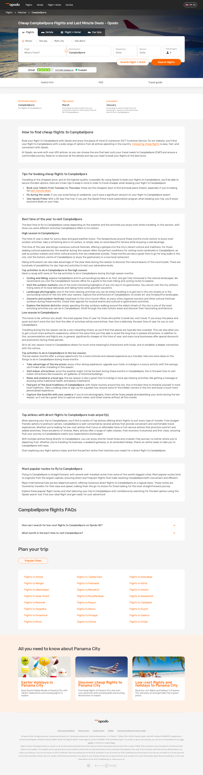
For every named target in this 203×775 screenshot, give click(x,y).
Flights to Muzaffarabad (90, 596)
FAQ (101, 82)
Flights (29, 5)
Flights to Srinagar (87, 615)
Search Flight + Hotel (132, 62)
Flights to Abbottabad (36, 589)
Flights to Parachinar (36, 615)
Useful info (47, 82)
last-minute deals (41, 190)
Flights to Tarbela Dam (89, 577)
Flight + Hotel (54, 5)
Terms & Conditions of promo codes (131, 731)
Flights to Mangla (34, 583)
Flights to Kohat (138, 583)
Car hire (69, 5)
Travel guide (155, 82)
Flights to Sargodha (35, 609)
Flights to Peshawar (88, 583)
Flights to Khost (33, 621)
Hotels (40, 5)
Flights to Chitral (86, 621)
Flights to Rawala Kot (141, 596)
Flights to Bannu (86, 609)
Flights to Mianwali (34, 602)
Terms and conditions (66, 731)
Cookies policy (98, 731)
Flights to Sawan (139, 589)
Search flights (166, 62)
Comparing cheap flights (145, 144)
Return (143, 49)
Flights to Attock (33, 577)
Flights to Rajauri (86, 602)
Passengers (171, 49)
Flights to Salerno (139, 615)
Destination (74, 49)
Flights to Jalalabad (141, 602)
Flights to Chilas (139, 621)
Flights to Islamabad (141, 577)
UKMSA (111, 731)
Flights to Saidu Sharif (36, 596)
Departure (121, 49)
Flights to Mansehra (88, 589)
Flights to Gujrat (139, 609)
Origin (27, 49)
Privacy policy (83, 731)
